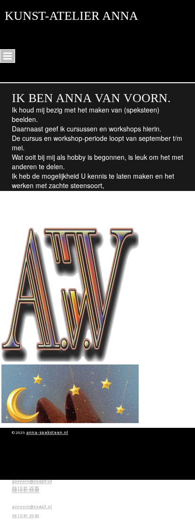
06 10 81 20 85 (25, 487)
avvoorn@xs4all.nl (32, 506)
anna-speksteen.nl (47, 432)
